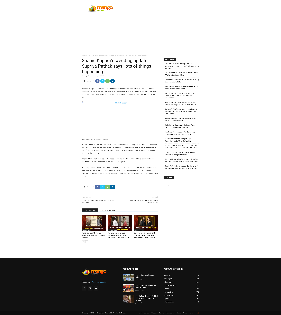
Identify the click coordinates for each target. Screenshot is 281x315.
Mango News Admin (90, 76)
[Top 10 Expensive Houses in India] (128, 277)
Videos (185, 313)
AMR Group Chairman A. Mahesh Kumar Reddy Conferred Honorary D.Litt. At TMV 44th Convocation (181, 95)
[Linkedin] (112, 81)
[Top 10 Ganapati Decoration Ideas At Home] (128, 288)
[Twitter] (102, 81)
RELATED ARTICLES (90, 210)
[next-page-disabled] (168, 185)
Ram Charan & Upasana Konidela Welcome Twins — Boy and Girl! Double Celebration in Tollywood (145, 235)
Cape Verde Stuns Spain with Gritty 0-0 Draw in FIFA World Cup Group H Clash (181, 74)
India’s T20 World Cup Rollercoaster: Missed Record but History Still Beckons (180, 154)
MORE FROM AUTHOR (107, 210)
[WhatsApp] (107, 81)
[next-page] (86, 241)
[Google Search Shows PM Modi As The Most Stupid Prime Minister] (128, 299)
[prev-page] (83, 241)
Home (84, 56)
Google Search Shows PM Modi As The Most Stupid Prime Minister (146, 298)
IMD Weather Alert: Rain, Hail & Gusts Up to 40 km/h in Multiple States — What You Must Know (181, 147)
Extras (191, 313)
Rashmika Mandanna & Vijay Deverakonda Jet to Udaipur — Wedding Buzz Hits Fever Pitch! (118, 235)
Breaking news (86, 230)
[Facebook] (97, 81)
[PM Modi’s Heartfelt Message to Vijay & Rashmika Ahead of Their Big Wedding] (94, 223)
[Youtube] (96, 288)
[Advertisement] (140, 30)
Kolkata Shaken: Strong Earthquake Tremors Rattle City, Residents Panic (180, 119)
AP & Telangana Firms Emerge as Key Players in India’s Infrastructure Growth (181, 88)
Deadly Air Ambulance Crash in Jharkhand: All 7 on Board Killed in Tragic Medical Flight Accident (181, 167)
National (161, 313)
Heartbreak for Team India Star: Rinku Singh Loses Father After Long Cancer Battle (180, 133)
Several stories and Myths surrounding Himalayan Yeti (144, 201)
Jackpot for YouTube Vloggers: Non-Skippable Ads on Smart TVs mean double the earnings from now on (181, 111)
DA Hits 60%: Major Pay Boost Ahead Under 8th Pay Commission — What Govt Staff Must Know (181, 160)
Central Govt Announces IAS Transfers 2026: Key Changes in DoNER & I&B (182, 81)
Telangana (154, 313)
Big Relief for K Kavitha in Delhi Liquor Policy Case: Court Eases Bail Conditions (180, 126)
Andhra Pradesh (144, 313)
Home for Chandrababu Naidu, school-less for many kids (99, 201)
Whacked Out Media (119, 313)
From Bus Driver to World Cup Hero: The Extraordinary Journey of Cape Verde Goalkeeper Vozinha (182, 66)
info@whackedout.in (98, 282)
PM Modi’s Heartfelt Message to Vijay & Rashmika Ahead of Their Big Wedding (93, 235)
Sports (179, 313)
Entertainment (92, 56)
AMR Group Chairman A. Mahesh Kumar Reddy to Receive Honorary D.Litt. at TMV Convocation (182, 103)
